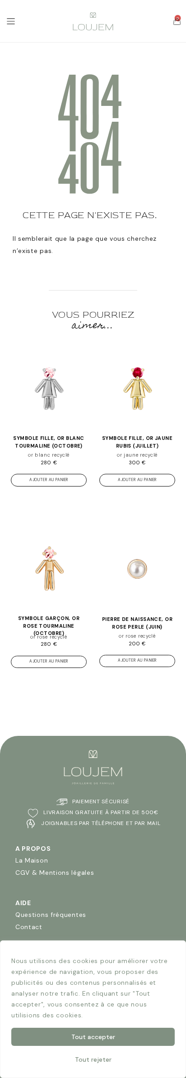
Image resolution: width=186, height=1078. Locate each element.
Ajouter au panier (48, 479)
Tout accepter (93, 1037)
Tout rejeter (93, 1059)
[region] (93, 1009)
